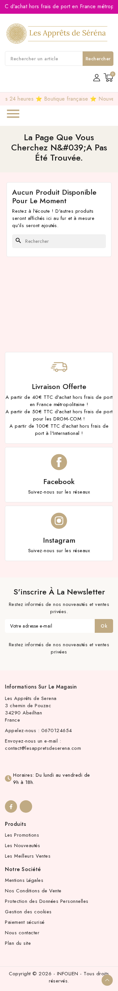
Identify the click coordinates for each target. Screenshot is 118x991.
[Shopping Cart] (108, 77)
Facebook (59, 481)
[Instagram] (26, 806)
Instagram (59, 540)
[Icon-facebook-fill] (11, 806)
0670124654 (56, 730)
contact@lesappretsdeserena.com (43, 748)
